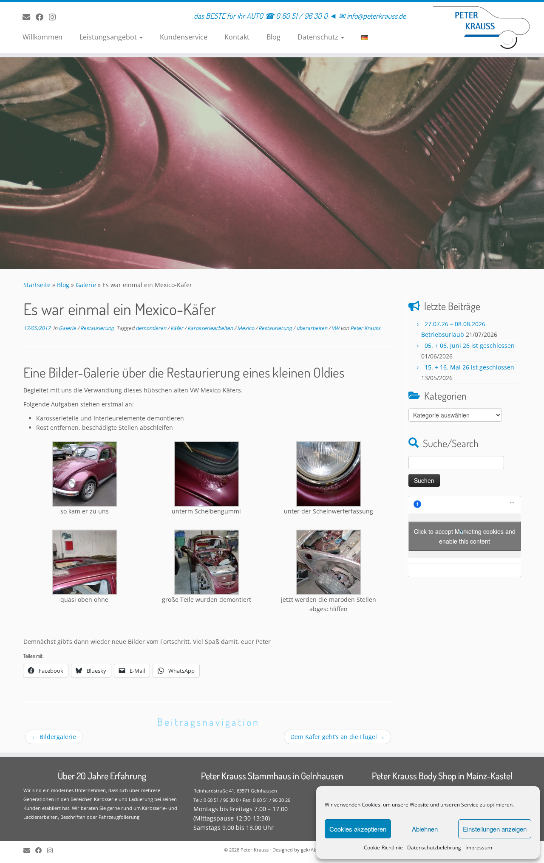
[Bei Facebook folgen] (42, 17)
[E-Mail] (29, 17)
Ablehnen (425, 828)
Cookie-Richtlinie (383, 847)
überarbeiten (312, 328)
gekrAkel (310, 849)
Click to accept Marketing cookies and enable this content (465, 536)
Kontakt (236, 37)
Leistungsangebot (109, 37)
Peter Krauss (365, 328)
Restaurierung (97, 328)
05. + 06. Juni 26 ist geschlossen (470, 345)
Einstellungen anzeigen (495, 828)
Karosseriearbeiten (210, 328)
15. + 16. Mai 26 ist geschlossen (469, 367)
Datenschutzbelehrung (434, 847)
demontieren (151, 328)
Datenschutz (319, 37)
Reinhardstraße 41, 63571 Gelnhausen (235, 790)
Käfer (177, 328)
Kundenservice (183, 37)
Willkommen (42, 37)
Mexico (246, 328)
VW (336, 328)
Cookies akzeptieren (357, 828)
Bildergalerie (54, 737)
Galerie (86, 285)
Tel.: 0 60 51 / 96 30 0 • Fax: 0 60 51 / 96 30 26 (241, 800)
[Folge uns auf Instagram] (55, 17)
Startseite (37, 285)
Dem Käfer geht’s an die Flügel (337, 737)
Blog (273, 37)
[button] (84, 478)
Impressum (478, 847)
